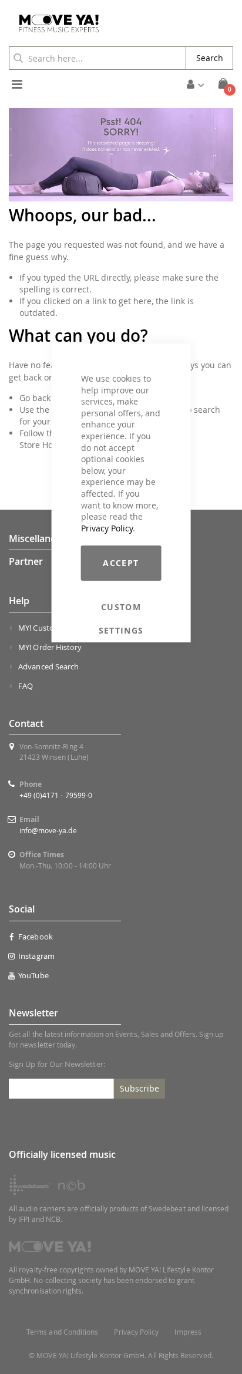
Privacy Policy (107, 528)
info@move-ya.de (48, 830)
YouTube (33, 975)
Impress (187, 1332)
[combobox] (97, 58)
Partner (26, 561)
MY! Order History (50, 647)
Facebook (35, 936)
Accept (121, 562)
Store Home (42, 444)
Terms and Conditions (62, 1332)
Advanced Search (48, 666)
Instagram (36, 956)
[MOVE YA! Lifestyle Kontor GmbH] (55, 23)
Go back (35, 397)
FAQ (25, 686)
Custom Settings (121, 607)
